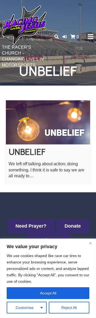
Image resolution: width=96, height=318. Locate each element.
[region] (48, 278)
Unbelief (27, 152)
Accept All (48, 293)
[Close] (90, 243)
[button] (64, 37)
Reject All (69, 307)
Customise (25, 307)
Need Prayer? (30, 226)
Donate (73, 226)
